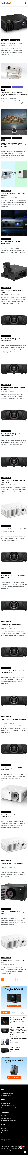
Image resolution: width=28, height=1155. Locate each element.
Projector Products (6, 1095)
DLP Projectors (15, 40)
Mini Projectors (17, 137)
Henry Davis (14, 1051)
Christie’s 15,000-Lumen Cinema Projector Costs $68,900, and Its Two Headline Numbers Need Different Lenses (18, 1031)
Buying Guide (5, 40)
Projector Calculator (6, 1103)
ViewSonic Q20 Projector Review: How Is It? (13, 529)
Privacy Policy (4, 1130)
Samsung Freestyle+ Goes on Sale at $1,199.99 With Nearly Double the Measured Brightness (13, 145)
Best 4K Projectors (6, 1116)
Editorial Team (14, 1025)
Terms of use (4, 1133)
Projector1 (12, 1146)
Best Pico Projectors (6, 1118)
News (3, 89)
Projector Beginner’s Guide (7, 1093)
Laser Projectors (17, 87)
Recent (5, 1012)
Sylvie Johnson (15, 1042)
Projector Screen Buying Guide (8, 1120)
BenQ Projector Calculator (7, 1105)
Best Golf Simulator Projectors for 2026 (12, 43)
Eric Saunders (14, 1036)
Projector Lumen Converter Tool (9, 1108)
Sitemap (3, 1148)
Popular (14, 1012)
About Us (3, 1128)
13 (17, 979)
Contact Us (9, 1148)
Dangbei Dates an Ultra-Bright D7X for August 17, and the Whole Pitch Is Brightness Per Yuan (14, 94)
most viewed (22, 1013)
